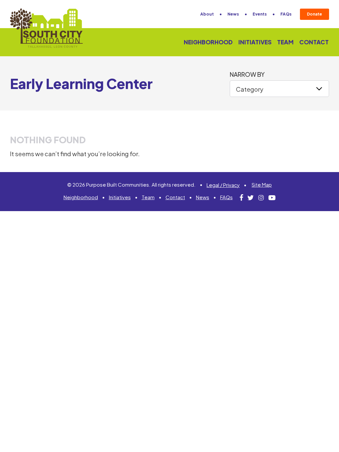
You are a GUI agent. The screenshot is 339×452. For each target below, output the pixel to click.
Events (260, 14)
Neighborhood (208, 42)
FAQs (286, 14)
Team (285, 42)
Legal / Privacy (223, 185)
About (207, 14)
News (233, 14)
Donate (314, 14)
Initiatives (254, 42)
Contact (314, 42)
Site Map (262, 184)
